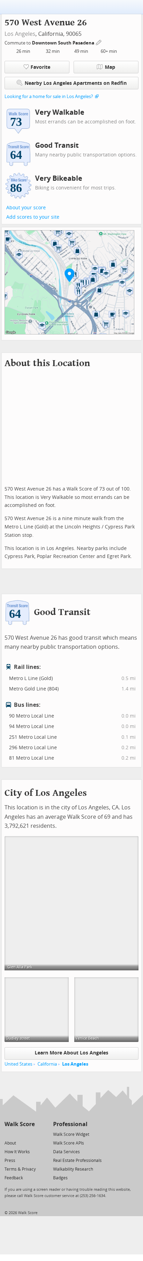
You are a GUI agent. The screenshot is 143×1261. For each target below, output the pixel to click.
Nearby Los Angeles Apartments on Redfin (76, 83)
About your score (26, 208)
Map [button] (110, 67)
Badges (60, 1177)
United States (18, 1064)
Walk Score (20, 1124)
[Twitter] (8, 1134)
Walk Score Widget (71, 1134)
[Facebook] (19, 1134)
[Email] (30, 1134)
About (10, 1143)
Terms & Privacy (20, 1169)
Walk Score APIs (68, 1143)
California (47, 1064)
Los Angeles (20, 34)
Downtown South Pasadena (63, 43)
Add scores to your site (32, 217)
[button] (69, 275)
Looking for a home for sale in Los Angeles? (49, 96)
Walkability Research (73, 1169)
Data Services (66, 1151)
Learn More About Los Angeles (71, 1053)
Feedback (14, 1177)
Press (10, 1160)
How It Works (17, 1151)
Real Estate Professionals (77, 1160)
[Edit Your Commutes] (98, 42)
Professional (70, 1124)
